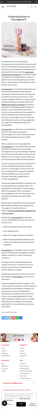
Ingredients (4, 366)
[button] (28, 7)
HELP (21, 360)
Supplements (23, 355)
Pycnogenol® (6, 89)
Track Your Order (24, 366)
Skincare (22, 348)
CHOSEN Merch (5, 355)
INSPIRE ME (5, 360)
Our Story (4, 350)
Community (4, 368)
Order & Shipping (24, 368)
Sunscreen (22, 353)
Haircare (22, 350)
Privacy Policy (23, 376)
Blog (2, 363)
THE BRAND (5, 345)
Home (3, 348)
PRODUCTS (23, 345)
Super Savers (4, 353)
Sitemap (3, 371)
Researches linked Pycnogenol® (13, 105)
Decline (9, 404)
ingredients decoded (11, 312)
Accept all (21, 404)
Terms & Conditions (25, 378)
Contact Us (23, 363)
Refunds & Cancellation (26, 371)
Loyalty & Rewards (24, 373)
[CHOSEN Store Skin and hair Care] (12, 7)
